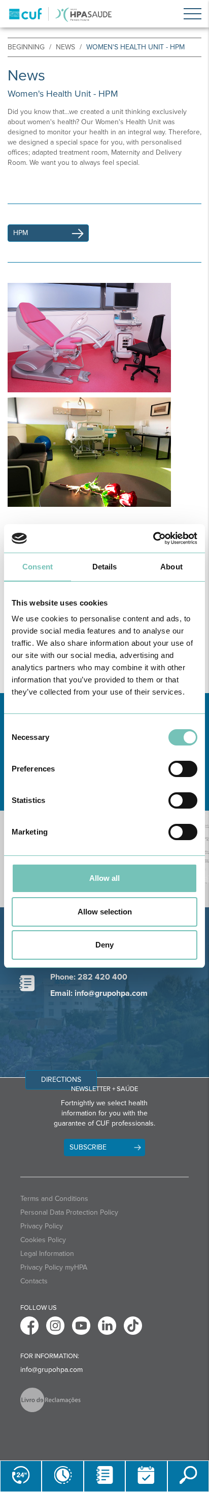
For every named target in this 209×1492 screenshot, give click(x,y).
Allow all (104, 878)
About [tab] (171, 566)
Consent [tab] (37, 566)
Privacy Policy (41, 1226)
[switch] (182, 769)
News (65, 47)
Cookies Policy (43, 1240)
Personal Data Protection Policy (69, 1212)
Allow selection (105, 911)
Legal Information (47, 1253)
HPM (20, 232)
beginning (26, 47)
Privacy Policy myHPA (53, 1267)
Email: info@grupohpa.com (99, 993)
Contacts (34, 1281)
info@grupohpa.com (51, 1369)
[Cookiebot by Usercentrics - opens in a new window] (153, 538)
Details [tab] (104, 566)
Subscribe (88, 1147)
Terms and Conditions (54, 1198)
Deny (104, 944)
